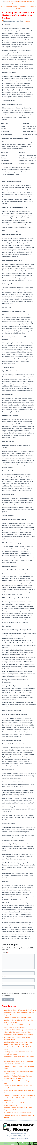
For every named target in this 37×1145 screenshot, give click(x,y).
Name (4, 970)
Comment (5, 952)
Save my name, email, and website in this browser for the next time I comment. (18, 994)
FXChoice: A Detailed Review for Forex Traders (17, 1112)
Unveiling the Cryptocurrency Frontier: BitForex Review (19, 1095)
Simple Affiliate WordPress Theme (25, 1143)
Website (4, 984)
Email (4, 977)
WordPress (12, 1143)
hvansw (27, 21)
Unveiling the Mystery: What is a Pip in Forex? (17, 1017)
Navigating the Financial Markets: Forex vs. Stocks (18, 1034)
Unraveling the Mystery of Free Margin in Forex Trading (20, 1010)
